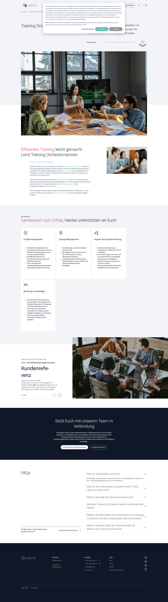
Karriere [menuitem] (111, 567)
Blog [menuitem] (110, 560)
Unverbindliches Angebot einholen (74, 447)
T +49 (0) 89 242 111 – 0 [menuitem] (92, 560)
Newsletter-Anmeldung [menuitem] (116, 570)
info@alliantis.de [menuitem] (90, 567)
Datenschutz (25, 588)
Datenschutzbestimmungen (78, 19)
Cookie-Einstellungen (87, 29)
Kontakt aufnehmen (98, 447)
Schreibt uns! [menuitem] (89, 570)
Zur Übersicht (91, 42)
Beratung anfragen (127, 5)
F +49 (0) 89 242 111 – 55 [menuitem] (93, 564)
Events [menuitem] (111, 564)
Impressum (34, 588)
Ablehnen (116, 29)
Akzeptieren (101, 29)
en (143, 5)
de (146, 5)
